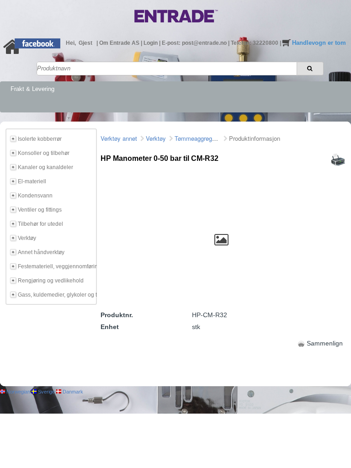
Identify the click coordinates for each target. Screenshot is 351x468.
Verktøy (27, 238)
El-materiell (32, 181)
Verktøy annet (119, 138)
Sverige (46, 391)
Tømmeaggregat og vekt (207, 138)
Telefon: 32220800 (255, 43)
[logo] (176, 24)
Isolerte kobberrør (40, 139)
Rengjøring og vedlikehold (51, 280)
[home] (12, 52)
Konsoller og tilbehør (43, 153)
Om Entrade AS (120, 43)
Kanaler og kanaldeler (45, 167)
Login (151, 43)
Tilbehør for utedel (40, 224)
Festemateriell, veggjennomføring (56, 266)
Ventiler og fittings (40, 210)
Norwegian (17, 391)
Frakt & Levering (32, 88)
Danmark (72, 391)
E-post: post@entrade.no (195, 43)
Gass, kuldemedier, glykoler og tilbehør (56, 295)
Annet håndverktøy (41, 252)
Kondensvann (35, 195)
